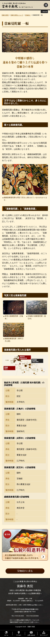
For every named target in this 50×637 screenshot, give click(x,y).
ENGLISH (44, 11)
